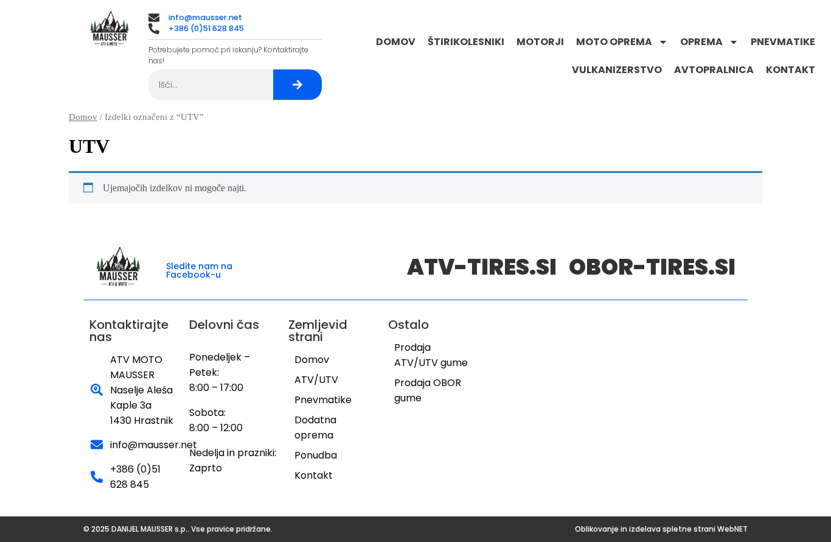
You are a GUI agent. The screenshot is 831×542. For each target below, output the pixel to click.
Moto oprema (614, 42)
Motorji (540, 42)
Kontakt (790, 70)
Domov (395, 42)
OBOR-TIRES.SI (652, 267)
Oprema (701, 42)
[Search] (297, 84)
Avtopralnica (714, 70)
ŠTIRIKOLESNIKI (466, 42)
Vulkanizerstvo (617, 70)
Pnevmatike (783, 42)
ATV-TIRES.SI (482, 267)
